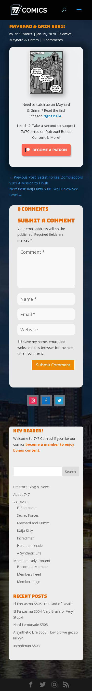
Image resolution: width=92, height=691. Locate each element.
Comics (66, 34)
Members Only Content (31, 560)
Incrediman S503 (26, 645)
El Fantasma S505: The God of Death (42, 603)
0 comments (53, 40)
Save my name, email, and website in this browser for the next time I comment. (45, 347)
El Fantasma (27, 507)
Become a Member (32, 566)
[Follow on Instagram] (33, 400)
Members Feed (29, 574)
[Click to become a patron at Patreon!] (46, 156)
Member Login (28, 581)
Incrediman (26, 538)
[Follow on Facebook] (46, 400)
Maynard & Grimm (24, 40)
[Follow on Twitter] (59, 400)
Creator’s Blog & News (31, 486)
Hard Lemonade (30, 545)
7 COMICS (21, 502)
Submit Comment (53, 365)
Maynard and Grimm (33, 523)
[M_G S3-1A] (46, 92)
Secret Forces (28, 515)
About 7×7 (21, 494)
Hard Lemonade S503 (30, 624)
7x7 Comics (23, 34)
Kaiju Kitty (25, 530)
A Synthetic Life (29, 553)
